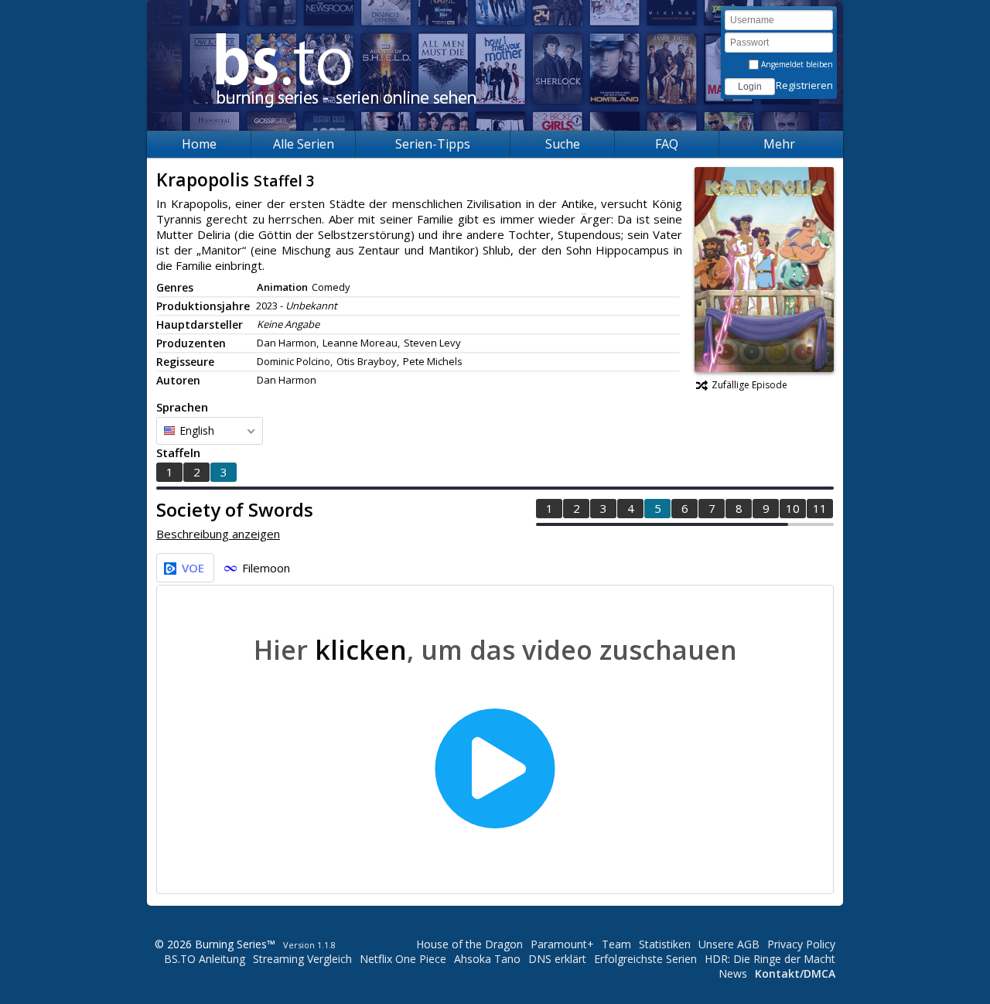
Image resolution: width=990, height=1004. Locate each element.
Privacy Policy (801, 944)
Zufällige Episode (749, 384)
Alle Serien (303, 143)
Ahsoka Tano (487, 958)
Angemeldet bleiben (796, 64)
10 (793, 508)
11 (820, 508)
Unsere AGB (729, 944)
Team (616, 944)
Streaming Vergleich (302, 958)
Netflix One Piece (403, 958)
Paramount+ (562, 944)
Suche (562, 143)
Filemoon (266, 567)
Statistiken (665, 944)
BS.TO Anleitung (204, 958)
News (733, 973)
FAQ (666, 143)
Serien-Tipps (432, 143)
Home (199, 143)
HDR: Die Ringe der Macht (770, 958)
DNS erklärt (557, 958)
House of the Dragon (469, 944)
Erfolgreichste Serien (645, 958)
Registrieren (804, 85)
